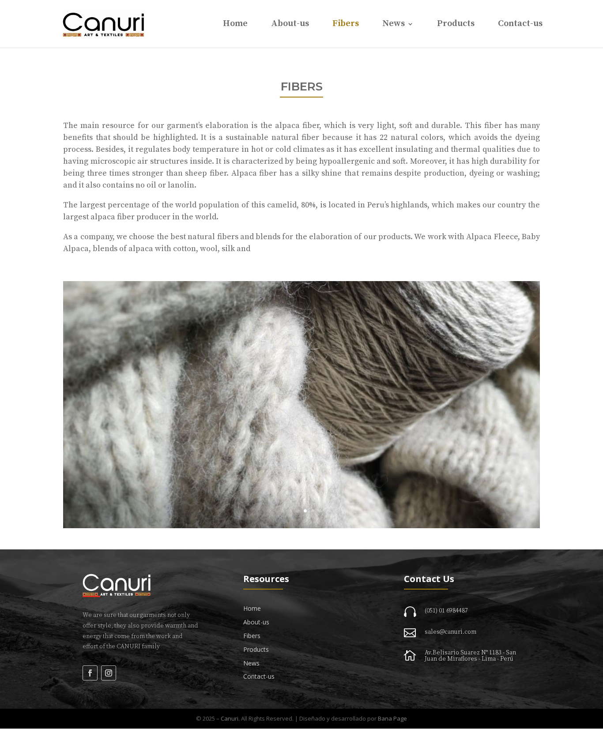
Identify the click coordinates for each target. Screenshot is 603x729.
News (393, 25)
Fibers (345, 25)
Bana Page (392, 718)
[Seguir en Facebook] (90, 672)
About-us (290, 25)
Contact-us (520, 25)
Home (235, 25)
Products (456, 25)
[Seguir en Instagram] (108, 672)
